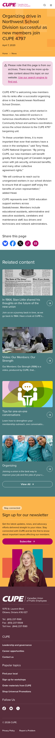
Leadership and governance (17, 645)
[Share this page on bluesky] (5, 244)
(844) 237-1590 (19, 626)
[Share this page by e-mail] (35, 244)
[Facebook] (4, 708)
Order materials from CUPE (16, 685)
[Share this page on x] (20, 244)
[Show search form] (44, 5)
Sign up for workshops (14, 679)
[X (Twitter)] (18, 708)
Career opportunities (13, 651)
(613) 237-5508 (15, 622)
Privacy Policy (8, 730)
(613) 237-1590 (14, 619)
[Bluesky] (11, 708)
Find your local (10, 673)
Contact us (8, 657)
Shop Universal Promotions (16, 691)
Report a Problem (27, 730)
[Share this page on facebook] (13, 244)
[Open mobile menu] (51, 5)
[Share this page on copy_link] (28, 244)
